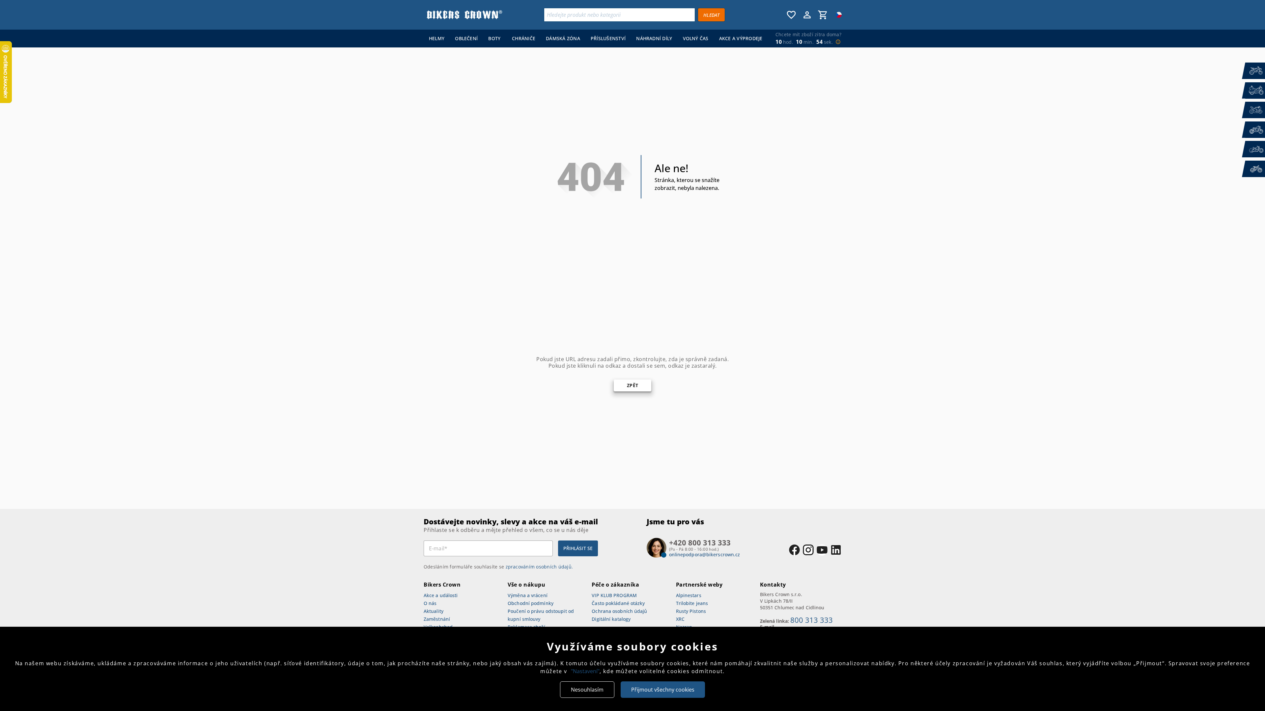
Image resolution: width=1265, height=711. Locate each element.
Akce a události (441, 595)
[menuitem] (437, 38)
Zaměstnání (437, 619)
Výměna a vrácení (528, 595)
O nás (430, 603)
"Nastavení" (585, 671)
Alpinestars (688, 595)
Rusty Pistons (691, 611)
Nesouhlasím (587, 689)
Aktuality (433, 611)
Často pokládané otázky (618, 603)
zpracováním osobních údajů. (539, 567)
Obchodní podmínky (530, 603)
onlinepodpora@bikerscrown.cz (704, 554)
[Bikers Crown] (464, 15)
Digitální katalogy (611, 619)
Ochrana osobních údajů (619, 611)
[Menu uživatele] (807, 15)
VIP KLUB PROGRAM (614, 595)
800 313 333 (811, 620)
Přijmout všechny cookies (662, 689)
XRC (680, 619)
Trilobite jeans (692, 603)
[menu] (594, 38)
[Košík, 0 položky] (823, 15)
